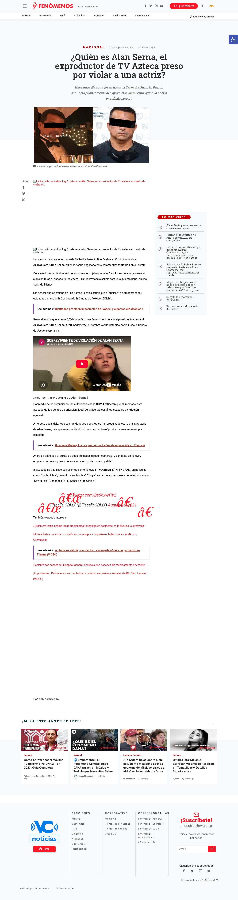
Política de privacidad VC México (35, 888)
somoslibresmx (49, 699)
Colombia (79, 15)
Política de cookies (116, 828)
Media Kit (110, 818)
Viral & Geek (119, 15)
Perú (62, 15)
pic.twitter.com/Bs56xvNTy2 (91, 495)
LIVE (46, 849)
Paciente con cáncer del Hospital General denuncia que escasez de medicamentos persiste (89, 565)
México (26, 15)
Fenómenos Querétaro (151, 824)
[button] (233, 39)
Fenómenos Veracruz (150, 818)
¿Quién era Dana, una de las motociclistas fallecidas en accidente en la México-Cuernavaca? (89, 526)
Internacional (142, 15)
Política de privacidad (117, 824)
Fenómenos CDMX (148, 828)
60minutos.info (147, 842)
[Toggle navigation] (25, 5)
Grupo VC (110, 833)
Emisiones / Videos (203, 16)
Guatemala (45, 15)
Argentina (98, 15)
